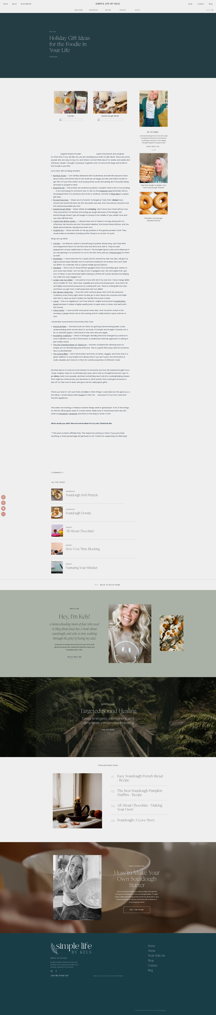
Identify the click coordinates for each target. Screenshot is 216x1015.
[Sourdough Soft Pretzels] (85, 494)
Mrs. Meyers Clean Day (63, 292)
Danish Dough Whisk (62, 209)
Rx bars (56, 200)
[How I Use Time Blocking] (81, 548)
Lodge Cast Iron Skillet (63, 280)
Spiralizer (57, 268)
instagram (63, 414)
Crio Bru (56, 243)
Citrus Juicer (58, 310)
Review (52, 31)
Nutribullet (58, 258)
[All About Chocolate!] (81, 531)
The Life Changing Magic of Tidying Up (70, 345)
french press (115, 252)
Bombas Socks (59, 175)
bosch (82, 395)
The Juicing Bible (60, 354)
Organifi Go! (58, 230)
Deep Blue (115, 194)
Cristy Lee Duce (161, 1010)
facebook (73, 414)
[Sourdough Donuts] (83, 512)
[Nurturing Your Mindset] (85, 567)
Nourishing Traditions (62, 335)
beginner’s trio (105, 191)
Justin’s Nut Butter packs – (65, 221)
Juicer (55, 301)
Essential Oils (59, 188)
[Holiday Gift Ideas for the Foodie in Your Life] (158, 45)
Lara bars (64, 200)
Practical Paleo (59, 326)
